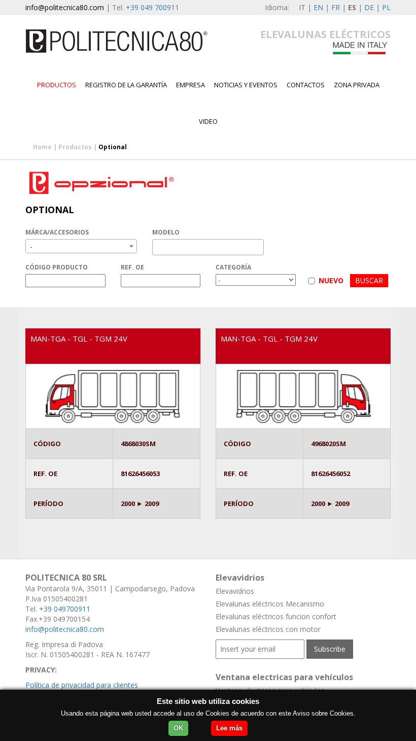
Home (42, 147)
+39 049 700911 (152, 7)
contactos (306, 84)
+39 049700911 (64, 609)
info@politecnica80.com (64, 7)
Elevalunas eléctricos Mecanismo (270, 604)
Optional (112, 147)
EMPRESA (190, 84)
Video (208, 121)
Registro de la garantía (126, 84)
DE (369, 7)
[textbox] (158, 247)
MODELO (166, 232)
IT (302, 7)
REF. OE (132, 267)
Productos (56, 84)
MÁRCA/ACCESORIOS (57, 232)
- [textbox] (31, 246)
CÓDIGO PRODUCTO (56, 267)
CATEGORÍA (233, 267)
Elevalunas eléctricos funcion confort (276, 616)
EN (318, 7)
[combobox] (81, 246)
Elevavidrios (235, 591)
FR (335, 7)
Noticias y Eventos (246, 84)
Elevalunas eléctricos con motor (268, 629)
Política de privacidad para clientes (81, 685)
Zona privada (356, 84)
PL (386, 7)
